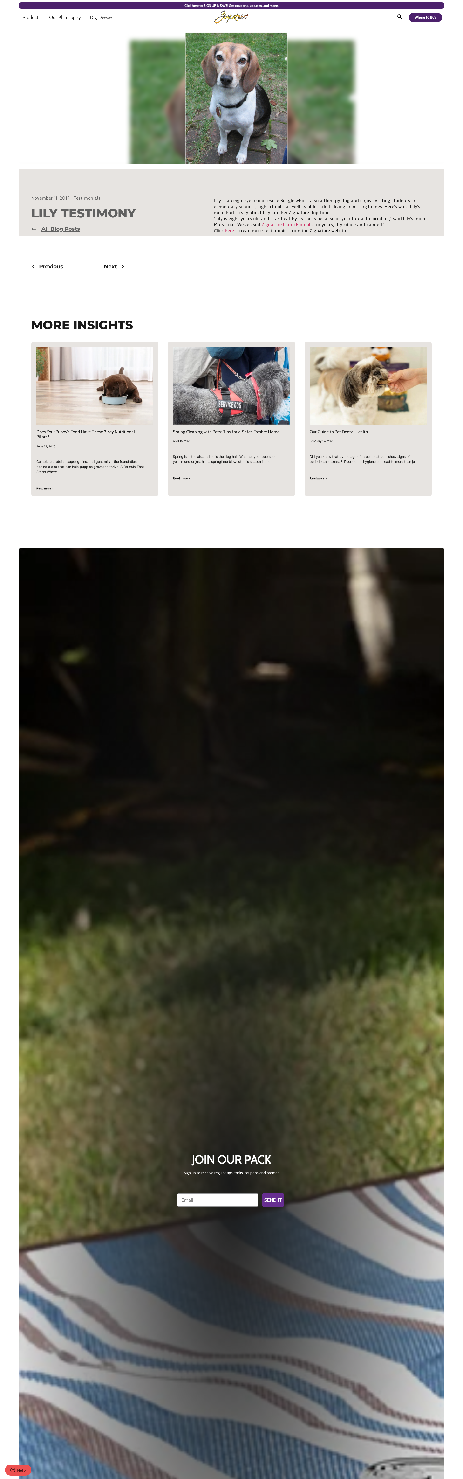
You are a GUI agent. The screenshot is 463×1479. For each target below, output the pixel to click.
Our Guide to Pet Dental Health (339, 431)
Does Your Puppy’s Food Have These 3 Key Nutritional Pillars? (85, 434)
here (229, 230)
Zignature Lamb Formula (287, 224)
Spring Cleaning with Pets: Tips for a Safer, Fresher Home (226, 431)
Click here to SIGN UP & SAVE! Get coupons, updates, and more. (231, 5)
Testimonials (87, 198)
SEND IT (273, 1200)
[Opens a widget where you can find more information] (18, 1471)
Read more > (44, 488)
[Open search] (400, 17)
